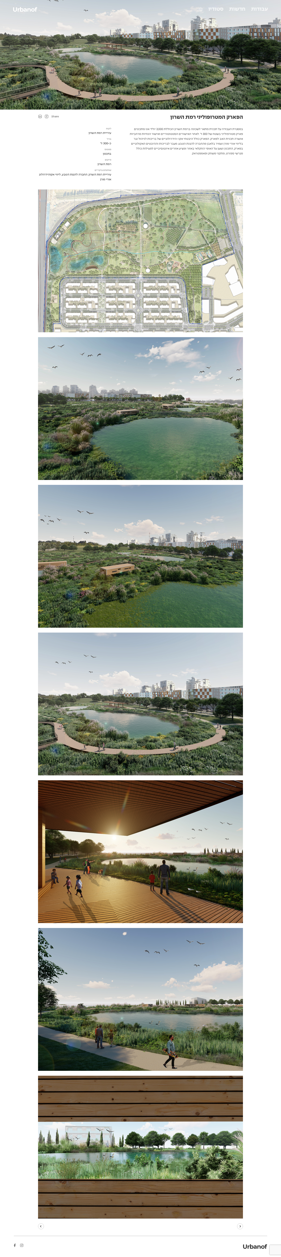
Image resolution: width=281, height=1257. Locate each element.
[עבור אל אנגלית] (200, 9)
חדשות (237, 9)
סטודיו (215, 9)
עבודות (259, 9)
